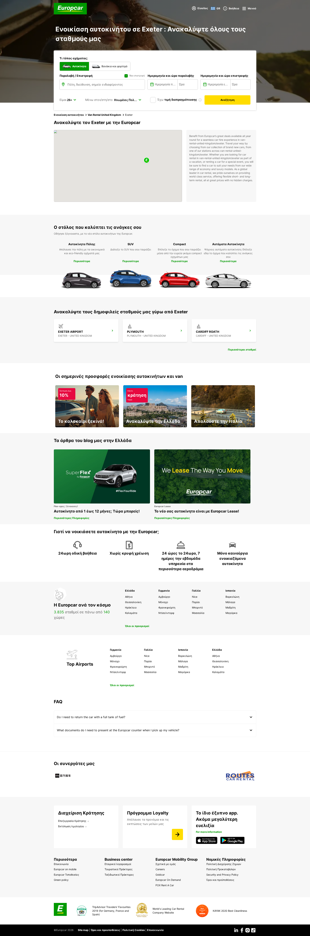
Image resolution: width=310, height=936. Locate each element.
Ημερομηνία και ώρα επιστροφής (224, 75)
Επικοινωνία (155, 930)
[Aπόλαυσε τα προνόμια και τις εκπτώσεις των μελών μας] (177, 834)
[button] (146, 160)
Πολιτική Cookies (133, 930)
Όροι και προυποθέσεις (105, 930)
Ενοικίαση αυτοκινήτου (69, 114)
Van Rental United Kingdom (104, 114)
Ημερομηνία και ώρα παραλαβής (171, 75)
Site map (83, 930)
